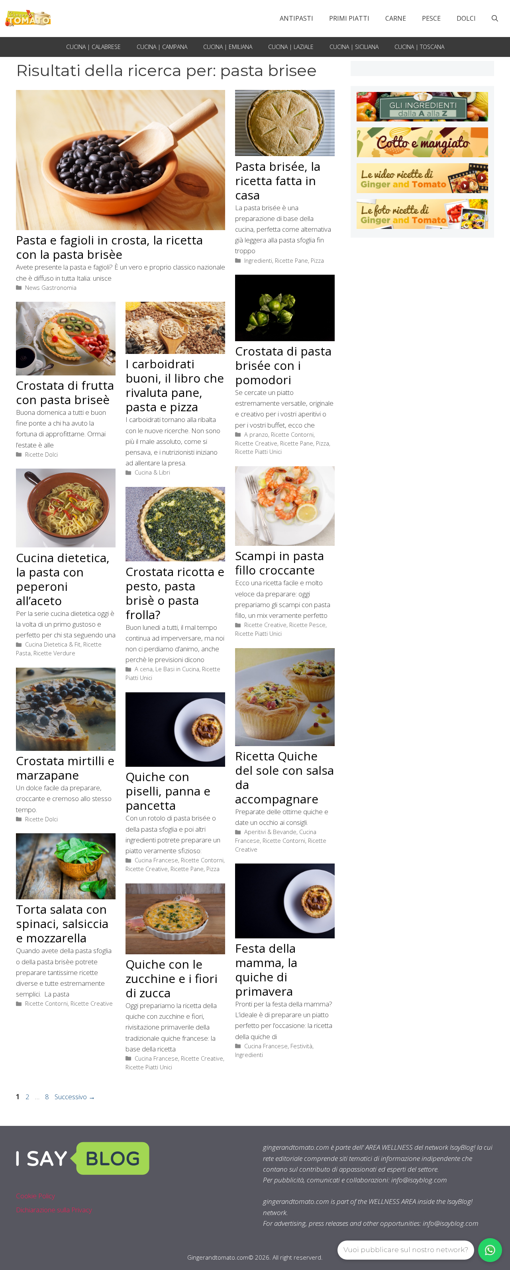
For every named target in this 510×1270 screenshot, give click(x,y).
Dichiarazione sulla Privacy (54, 1209)
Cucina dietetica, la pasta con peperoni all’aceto (63, 579)
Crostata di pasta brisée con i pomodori (283, 365)
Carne (395, 18)
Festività (301, 1046)
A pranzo (256, 434)
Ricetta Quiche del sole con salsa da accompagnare (284, 777)
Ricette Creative (256, 443)
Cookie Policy (35, 1195)
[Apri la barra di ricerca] (495, 18)
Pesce (431, 18)
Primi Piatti (349, 18)
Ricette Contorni (292, 434)
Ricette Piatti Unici (258, 451)
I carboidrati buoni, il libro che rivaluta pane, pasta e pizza (175, 385)
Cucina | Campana (162, 47)
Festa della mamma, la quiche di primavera (266, 969)
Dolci (466, 18)
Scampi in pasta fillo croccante (279, 562)
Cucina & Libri (152, 472)
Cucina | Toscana (419, 47)
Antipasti (296, 18)
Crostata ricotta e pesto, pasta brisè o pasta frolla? (175, 593)
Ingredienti (258, 260)
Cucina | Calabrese (93, 47)
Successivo (75, 1096)
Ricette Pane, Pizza (299, 260)
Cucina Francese (156, 860)
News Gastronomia (50, 287)
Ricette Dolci (41, 454)
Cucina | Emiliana (227, 47)
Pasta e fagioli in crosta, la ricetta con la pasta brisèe (109, 247)
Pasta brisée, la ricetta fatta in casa (277, 180)
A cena (144, 669)
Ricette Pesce (307, 625)
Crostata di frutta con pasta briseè (65, 392)
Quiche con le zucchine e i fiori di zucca (172, 978)
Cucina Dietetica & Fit (52, 644)
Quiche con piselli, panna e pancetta (168, 790)
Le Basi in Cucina (177, 669)
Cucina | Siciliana (354, 47)
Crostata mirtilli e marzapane (65, 767)
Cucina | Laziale (291, 47)
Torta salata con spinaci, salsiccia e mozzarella (62, 923)
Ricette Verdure (54, 653)
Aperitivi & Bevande (270, 832)
